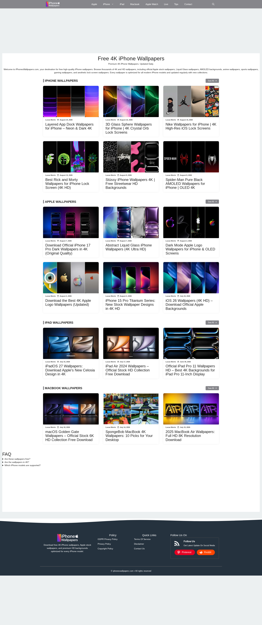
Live (166, 4)
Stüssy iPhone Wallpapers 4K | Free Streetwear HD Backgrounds (130, 184)
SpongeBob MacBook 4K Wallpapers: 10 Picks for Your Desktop (129, 436)
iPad (122, 4)
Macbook (134, 4)
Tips (176, 4)
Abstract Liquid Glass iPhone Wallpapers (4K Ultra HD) (129, 247)
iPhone (106, 4)
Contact (188, 4)
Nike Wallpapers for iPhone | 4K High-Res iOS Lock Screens (191, 126)
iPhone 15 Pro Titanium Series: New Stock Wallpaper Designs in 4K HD (130, 304)
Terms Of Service (142, 539)
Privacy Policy (104, 544)
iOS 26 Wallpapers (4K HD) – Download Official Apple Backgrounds (189, 304)
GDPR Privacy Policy (108, 539)
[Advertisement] (93, 31)
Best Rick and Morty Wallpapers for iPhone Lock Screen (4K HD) (67, 184)
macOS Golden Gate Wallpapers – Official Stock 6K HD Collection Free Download (69, 436)
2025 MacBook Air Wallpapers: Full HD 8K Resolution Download (190, 436)
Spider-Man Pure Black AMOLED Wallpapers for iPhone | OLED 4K (185, 184)
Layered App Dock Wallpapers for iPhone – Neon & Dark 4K (69, 126)
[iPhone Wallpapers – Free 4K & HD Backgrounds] (52, 4)
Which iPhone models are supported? (23, 465)
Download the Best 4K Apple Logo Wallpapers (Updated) (68, 302)
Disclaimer (139, 544)
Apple (94, 4)
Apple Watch (152, 4)
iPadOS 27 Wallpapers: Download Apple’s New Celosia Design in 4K (70, 370)
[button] (213, 4)
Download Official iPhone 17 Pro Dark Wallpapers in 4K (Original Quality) (67, 249)
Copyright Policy (105, 548)
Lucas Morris (50, 120)
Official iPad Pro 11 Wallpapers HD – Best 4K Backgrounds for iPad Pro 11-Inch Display (190, 370)
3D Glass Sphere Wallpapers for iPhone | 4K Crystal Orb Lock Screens (129, 128)
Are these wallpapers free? (17, 459)
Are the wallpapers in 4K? (17, 462)
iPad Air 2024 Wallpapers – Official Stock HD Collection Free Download (128, 370)
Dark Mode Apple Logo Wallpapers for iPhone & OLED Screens (190, 249)
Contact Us (139, 548)
